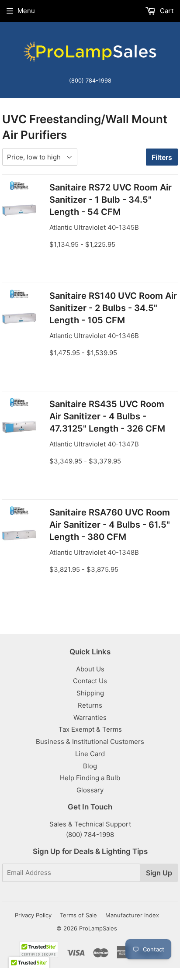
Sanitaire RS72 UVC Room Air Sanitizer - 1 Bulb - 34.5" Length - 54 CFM (110, 199)
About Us (90, 669)
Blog (90, 766)
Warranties (90, 717)
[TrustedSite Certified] (39, 949)
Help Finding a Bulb (90, 778)
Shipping (90, 693)
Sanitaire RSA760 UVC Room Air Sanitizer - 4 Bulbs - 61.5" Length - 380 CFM (109, 524)
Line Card (90, 754)
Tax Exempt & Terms (90, 729)
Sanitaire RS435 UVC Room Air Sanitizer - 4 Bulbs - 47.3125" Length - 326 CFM (107, 416)
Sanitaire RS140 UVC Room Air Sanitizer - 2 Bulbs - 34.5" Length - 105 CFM (113, 307)
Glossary (90, 790)
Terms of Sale (78, 915)
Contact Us (90, 681)
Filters (162, 157)
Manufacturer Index (132, 915)
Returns (90, 705)
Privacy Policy (33, 915)
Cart (165, 11)
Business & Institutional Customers (90, 741)
